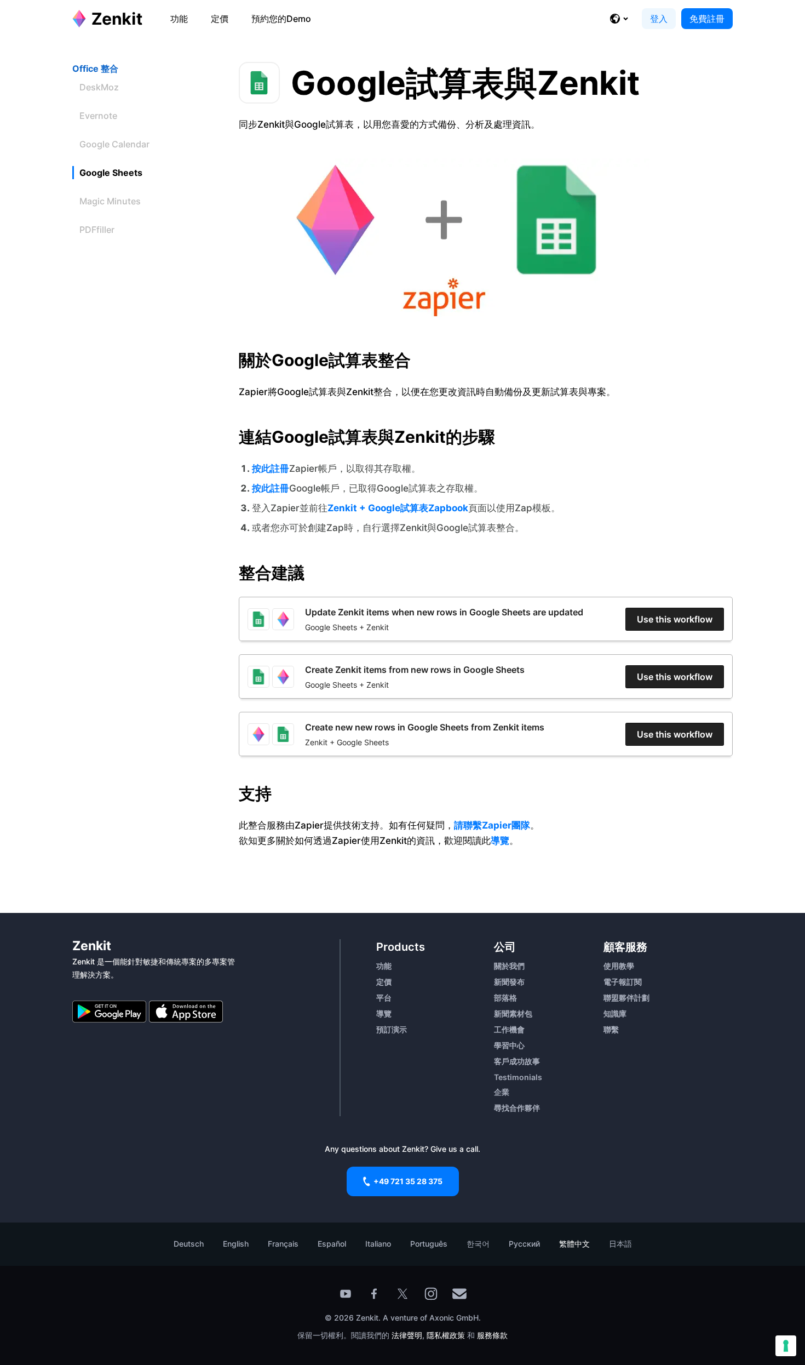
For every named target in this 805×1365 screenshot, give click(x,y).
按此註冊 (270, 468)
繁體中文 (574, 1243)
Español (332, 1243)
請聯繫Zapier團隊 (492, 825)
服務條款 (492, 1335)
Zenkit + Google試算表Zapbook (397, 507)
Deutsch (189, 1243)
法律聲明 (407, 1335)
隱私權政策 (446, 1335)
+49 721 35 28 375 (407, 1181)
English (236, 1243)
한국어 (478, 1243)
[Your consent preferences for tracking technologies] (785, 1345)
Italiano (378, 1243)
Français (283, 1243)
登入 (659, 18)
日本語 (620, 1243)
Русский (524, 1243)
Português (428, 1243)
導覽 (500, 840)
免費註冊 (707, 18)
